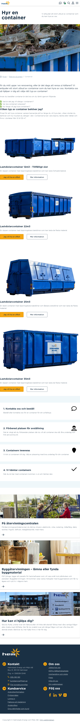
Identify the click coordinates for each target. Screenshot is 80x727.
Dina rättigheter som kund (18, 709)
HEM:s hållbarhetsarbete (58, 671)
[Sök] (70, 3)
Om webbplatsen (56, 684)
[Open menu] (77, 3)
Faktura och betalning (17, 702)
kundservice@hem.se (18, 681)
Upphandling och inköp (58, 674)
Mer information (37, 177)
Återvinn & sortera (15, 77)
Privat (4, 77)
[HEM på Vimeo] (60, 695)
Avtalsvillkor (13, 705)
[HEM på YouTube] (65, 695)
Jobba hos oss (54, 667)
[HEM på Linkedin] (55, 695)
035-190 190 (15, 677)
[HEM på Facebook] (50, 695)
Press (51, 677)
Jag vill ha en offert (11, 177)
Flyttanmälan (13, 695)
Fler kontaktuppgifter (19, 685)
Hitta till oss (53, 681)
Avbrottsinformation (16, 692)
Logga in (11, 699)
